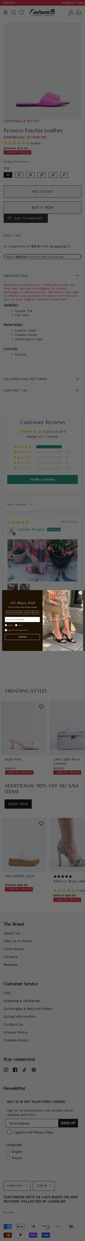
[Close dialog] (80, 593)
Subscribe (22, 637)
